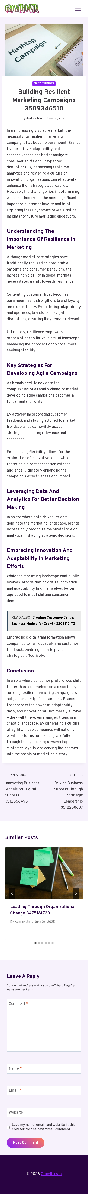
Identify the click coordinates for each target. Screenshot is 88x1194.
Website (16, 1112)
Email (15, 1090)
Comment (18, 1004)
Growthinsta (44, 83)
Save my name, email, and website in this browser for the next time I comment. (43, 1127)
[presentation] (44, 873)
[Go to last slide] (12, 893)
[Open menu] (78, 8)
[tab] (35, 943)
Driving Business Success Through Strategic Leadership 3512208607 (68, 791)
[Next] (76, 893)
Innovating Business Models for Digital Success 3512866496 (22, 788)
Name (15, 1068)
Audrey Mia (34, 118)
